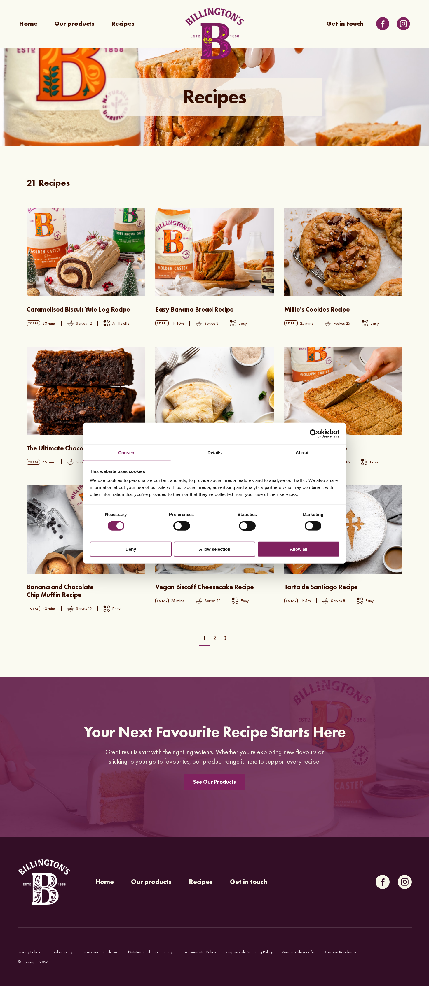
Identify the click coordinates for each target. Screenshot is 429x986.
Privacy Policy (29, 952)
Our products (74, 24)
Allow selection (214, 549)
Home (28, 24)
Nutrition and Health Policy (150, 952)
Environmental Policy (199, 952)
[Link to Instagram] (403, 24)
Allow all (298, 549)
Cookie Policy (61, 952)
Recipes (123, 24)
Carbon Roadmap (340, 952)
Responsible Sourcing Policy (249, 952)
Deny (130, 549)
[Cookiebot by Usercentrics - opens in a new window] (313, 433)
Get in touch (345, 24)
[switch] (181, 525)
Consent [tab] (127, 452)
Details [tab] (214, 452)
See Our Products (214, 781)
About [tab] (302, 452)
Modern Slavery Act (299, 952)
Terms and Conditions (100, 952)
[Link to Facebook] (382, 24)
